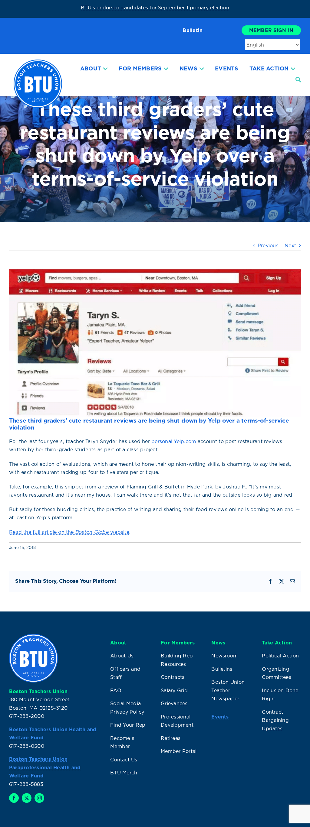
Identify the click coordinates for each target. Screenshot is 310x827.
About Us (122, 655)
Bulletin (193, 30)
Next (290, 245)
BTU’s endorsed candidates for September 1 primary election (155, 7)
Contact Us (123, 759)
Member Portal (178, 751)
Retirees (170, 738)
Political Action (280, 655)
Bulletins (221, 669)
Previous (268, 245)
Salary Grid (174, 690)
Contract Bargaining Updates (275, 720)
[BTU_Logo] (38, 62)
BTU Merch (123, 772)
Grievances (174, 703)
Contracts (172, 677)
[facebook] (14, 798)
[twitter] (26, 798)
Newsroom (224, 655)
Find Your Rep (127, 725)
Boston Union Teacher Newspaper (228, 690)
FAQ (115, 690)
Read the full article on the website (69, 532)
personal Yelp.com (173, 441)
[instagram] (39, 798)
